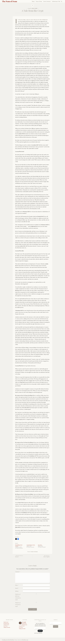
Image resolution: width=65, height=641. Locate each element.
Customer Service (6, 624)
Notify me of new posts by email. (17, 604)
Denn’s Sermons (47, 1)
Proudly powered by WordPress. (8, 639)
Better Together (47, 556)
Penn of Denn (39, 1)
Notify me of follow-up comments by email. (18, 597)
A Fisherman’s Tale (56, 1)
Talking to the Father (7, 627)
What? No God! (6, 622)
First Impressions (6, 623)
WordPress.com (25, 639)
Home (33, 1)
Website (16, 591)
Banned (19, 556)
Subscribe (40, 630)
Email (17, 588)
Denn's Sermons (34, 551)
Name (16, 585)
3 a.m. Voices (21, 627)
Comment (17, 571)
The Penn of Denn (9, 1)
